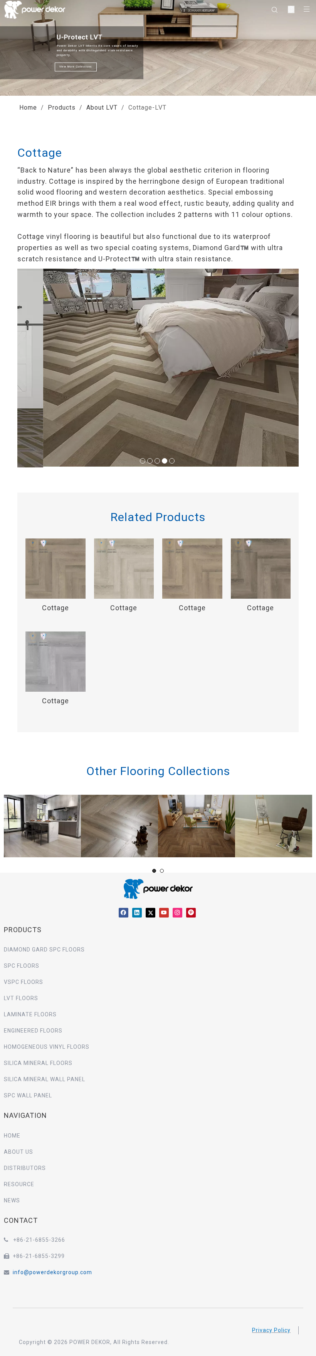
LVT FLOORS (21, 998)
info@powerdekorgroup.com (52, 1272)
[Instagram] (177, 912)
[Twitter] (150, 912)
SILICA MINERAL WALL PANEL (44, 1079)
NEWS (12, 1200)
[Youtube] (164, 912)
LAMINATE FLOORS (30, 1014)
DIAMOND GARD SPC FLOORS (44, 949)
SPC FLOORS (21, 966)
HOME (12, 1136)
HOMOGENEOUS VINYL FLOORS (46, 1047)
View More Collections (76, 66)
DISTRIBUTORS (25, 1168)
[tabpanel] (42, 826)
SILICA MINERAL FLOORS (38, 1063)
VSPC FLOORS (23, 982)
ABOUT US (18, 1152)
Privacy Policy (271, 1330)
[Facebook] (123, 912)
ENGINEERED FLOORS (33, 1031)
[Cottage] (55, 568)
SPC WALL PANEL (28, 1095)
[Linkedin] (137, 912)
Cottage (55, 608)
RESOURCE (19, 1184)
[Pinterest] (191, 912)
